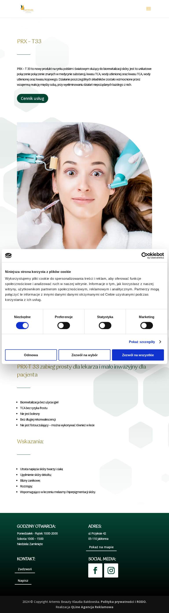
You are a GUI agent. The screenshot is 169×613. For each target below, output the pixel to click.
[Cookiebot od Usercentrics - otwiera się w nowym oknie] (144, 255)
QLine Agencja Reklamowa (92, 607)
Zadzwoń (25, 569)
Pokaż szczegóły (142, 341)
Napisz (23, 580)
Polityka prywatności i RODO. (124, 602)
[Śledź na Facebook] (95, 570)
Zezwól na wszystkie (138, 355)
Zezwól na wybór (85, 355)
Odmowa (31, 355)
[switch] (63, 325)
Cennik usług (32, 98)
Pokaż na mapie (101, 547)
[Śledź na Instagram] (111, 570)
